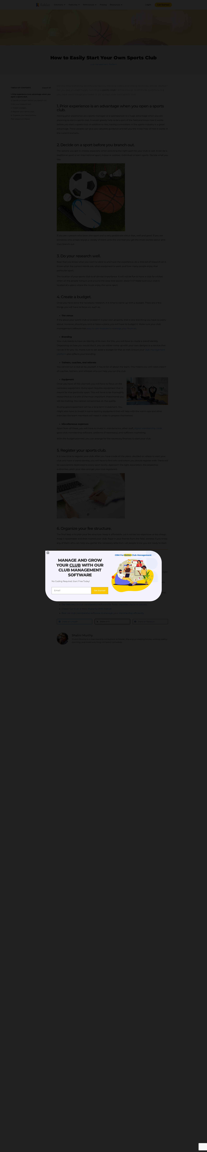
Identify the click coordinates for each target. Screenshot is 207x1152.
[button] (48, 553)
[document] (103, 576)
